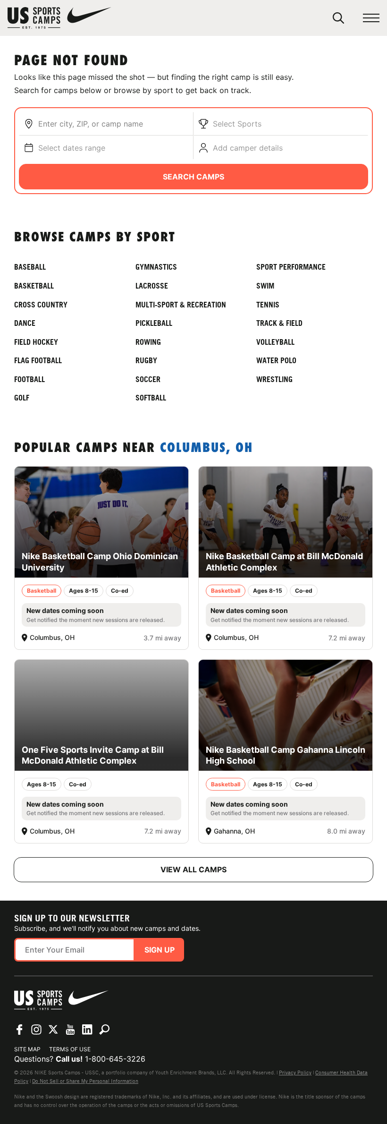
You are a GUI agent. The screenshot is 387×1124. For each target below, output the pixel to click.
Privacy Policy (295, 1072)
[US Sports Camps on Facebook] (19, 1029)
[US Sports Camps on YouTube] (70, 1029)
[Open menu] (371, 18)
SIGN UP (159, 949)
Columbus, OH (206, 448)
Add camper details (248, 148)
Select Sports (237, 123)
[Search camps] (104, 1029)
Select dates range (71, 148)
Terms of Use (70, 1049)
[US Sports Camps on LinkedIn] (87, 1029)
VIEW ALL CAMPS (193, 869)
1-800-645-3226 (115, 1059)
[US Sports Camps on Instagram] (36, 1029)
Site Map (27, 1049)
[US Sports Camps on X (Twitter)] (53, 1029)
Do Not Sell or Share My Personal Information (85, 1081)
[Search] (338, 18)
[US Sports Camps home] (59, 18)
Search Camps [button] (193, 176)
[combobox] (113, 124)
